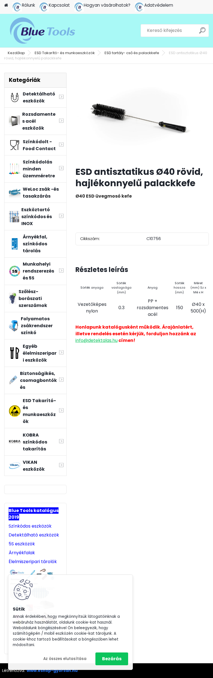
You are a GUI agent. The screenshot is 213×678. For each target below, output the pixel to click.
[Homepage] (6, 5)
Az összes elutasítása (65, 658)
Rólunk (28, 5)
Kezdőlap (16, 53)
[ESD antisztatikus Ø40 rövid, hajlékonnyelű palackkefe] (142, 117)
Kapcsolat (59, 5)
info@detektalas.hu (96, 340)
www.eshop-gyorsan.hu (52, 670)
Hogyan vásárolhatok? (107, 5)
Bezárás (111, 659)
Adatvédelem (158, 5)
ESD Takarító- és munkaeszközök (65, 53)
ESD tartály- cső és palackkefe (132, 53)
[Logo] (42, 30)
